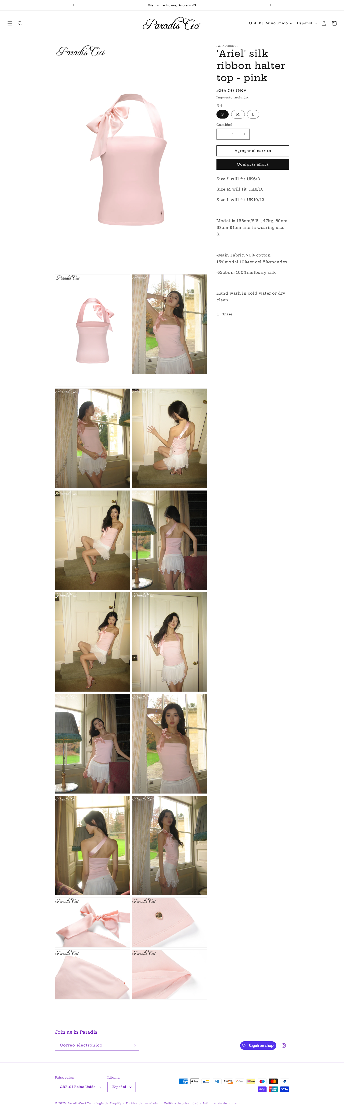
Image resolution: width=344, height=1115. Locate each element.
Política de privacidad (181, 1103)
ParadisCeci (77, 1103)
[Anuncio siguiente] (270, 5)
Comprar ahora (253, 164)
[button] (10, 23)
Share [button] (227, 314)
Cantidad (224, 124)
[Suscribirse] (134, 1045)
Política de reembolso (143, 1103)
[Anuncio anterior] (73, 5)
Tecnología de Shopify (104, 1103)
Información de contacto (222, 1103)
